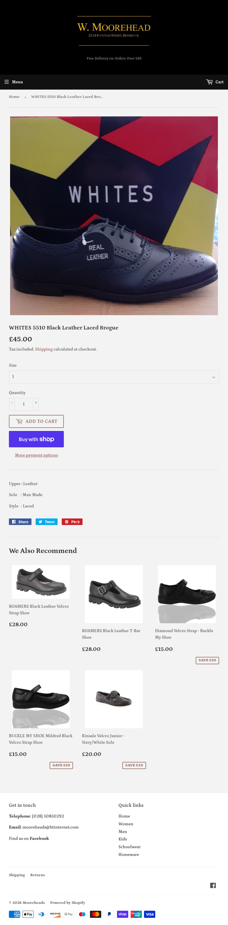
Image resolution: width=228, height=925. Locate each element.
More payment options (36, 455)
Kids (122, 839)
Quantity (17, 392)
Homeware (128, 854)
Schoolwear (129, 847)
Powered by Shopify (67, 903)
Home (14, 97)
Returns (37, 875)
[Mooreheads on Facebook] (213, 886)
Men (122, 831)
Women (125, 824)
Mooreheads (34, 903)
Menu (17, 82)
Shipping (44, 349)
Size (13, 365)
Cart (219, 82)
